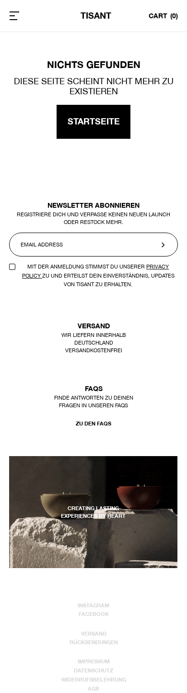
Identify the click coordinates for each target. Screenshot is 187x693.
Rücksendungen (94, 642)
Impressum (94, 661)
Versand (93, 634)
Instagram (93, 605)
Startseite (94, 121)
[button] (27, 16)
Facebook (94, 614)
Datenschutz (93, 670)
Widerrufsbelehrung (93, 679)
